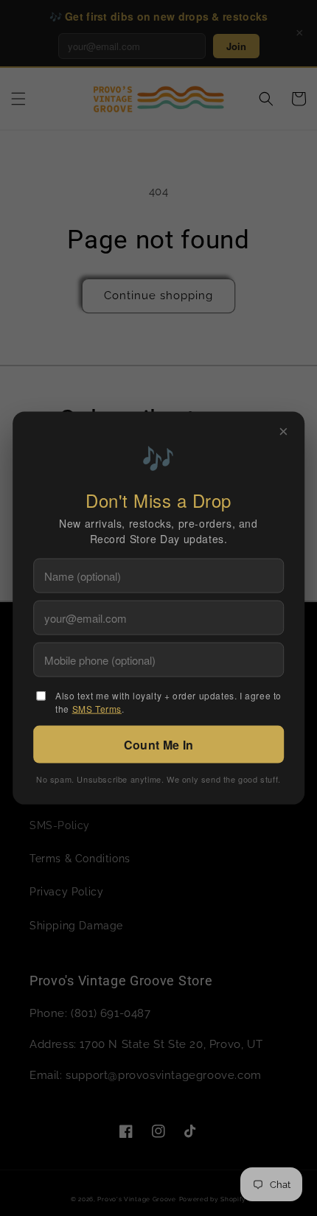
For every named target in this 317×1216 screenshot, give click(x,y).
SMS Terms (97, 708)
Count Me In (158, 744)
